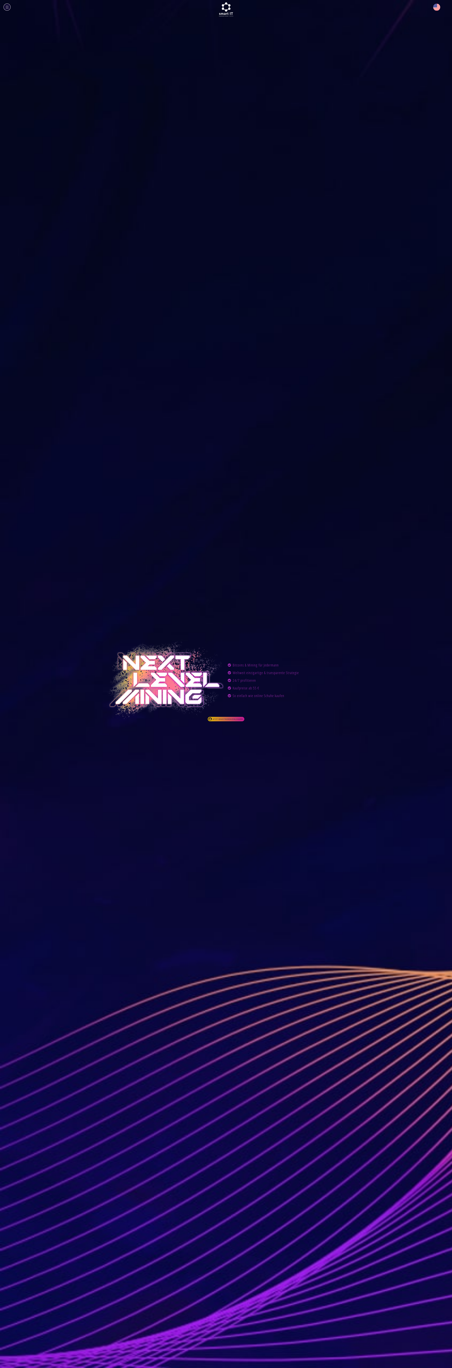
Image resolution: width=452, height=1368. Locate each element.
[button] (436, 7)
